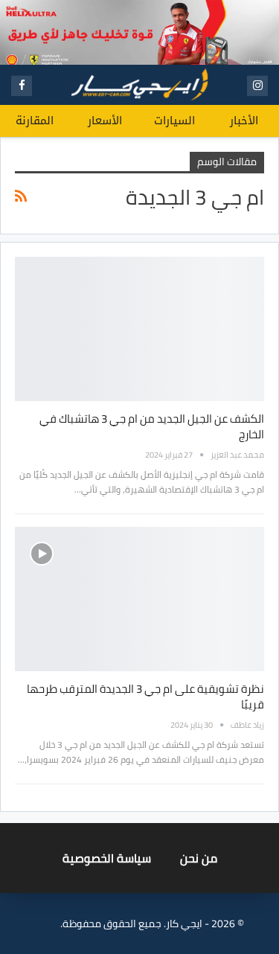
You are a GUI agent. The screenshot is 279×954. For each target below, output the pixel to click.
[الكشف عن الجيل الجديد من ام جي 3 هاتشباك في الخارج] (139, 329)
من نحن (198, 858)
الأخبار (244, 120)
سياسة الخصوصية (106, 858)
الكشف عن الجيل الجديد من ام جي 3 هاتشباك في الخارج (151, 426)
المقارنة (35, 120)
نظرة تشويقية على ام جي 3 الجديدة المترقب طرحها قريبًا (145, 696)
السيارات (174, 120)
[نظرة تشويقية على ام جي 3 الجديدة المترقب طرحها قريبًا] (139, 599)
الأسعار (105, 120)
